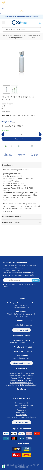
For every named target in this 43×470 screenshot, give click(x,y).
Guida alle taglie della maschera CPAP (21, 385)
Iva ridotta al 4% (21, 403)
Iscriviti (35, 280)
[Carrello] (38, 22)
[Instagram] (19, 393)
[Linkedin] (23, 393)
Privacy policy (21, 412)
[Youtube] (28, 393)
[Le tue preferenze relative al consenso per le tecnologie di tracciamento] (3, 466)
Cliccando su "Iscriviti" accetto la (19, 285)
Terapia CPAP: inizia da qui (21, 378)
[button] (21, 330)
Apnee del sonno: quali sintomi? (21, 376)
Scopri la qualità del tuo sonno (21, 373)
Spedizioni (22, 408)
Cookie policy (21, 415)
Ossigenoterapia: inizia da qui (21, 380)
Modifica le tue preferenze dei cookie (21, 417)
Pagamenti (21, 410)
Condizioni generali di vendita (21, 405)
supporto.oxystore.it (22, 358)
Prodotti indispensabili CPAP (21, 383)
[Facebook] (15, 393)
